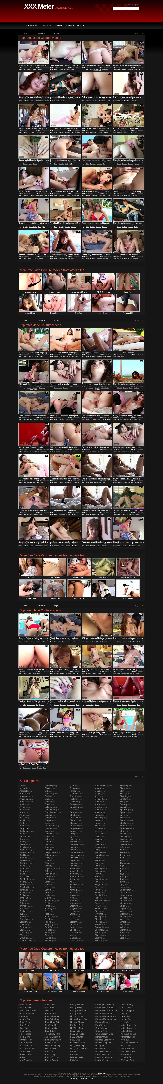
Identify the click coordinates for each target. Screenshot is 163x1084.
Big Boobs (24, 852)
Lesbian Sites (101, 1060)
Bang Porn (25, 1022)
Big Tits (23, 863)
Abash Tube (25, 1054)
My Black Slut (76, 1025)
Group (73, 833)
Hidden (73, 850)
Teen (132, 100)
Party (97, 858)
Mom (97, 801)
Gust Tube (50, 1008)
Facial (99, 195)
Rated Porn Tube (53, 1022)
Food (72, 785)
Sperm (123, 812)
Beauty (35, 163)
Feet (47, 914)
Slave (122, 793)
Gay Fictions (101, 1028)
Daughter (49, 850)
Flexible (48, 940)
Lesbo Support (127, 1010)
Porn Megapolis (127, 1037)
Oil (96, 831)
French (73, 796)
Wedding (124, 916)
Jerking (46, 100)
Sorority (123, 804)
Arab (21, 812)
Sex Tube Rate (52, 1025)
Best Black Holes (53, 1040)
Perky (97, 863)
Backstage (24, 831)
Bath (21, 833)
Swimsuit (124, 842)
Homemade (75, 852)
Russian (99, 922)
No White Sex (76, 1028)
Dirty (47, 863)
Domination (50, 874)
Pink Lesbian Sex (128, 1034)
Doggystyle (50, 868)
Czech (48, 842)
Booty (22, 895)
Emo (47, 884)
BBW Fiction (76, 1031)
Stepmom (124, 820)
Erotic (72, 258)
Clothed (48, 796)
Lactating (74, 906)
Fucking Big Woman (104, 1005)
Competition (50, 809)
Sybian (123, 847)
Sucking (123, 836)
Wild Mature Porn (128, 1051)
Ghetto (73, 815)
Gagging (74, 804)
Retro (97, 911)
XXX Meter (38, 6)
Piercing (65, 388)
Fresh (59, 25)
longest (56, 33)
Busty (72, 69)
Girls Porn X (125, 1054)
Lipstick (73, 930)
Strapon (123, 825)
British (22, 903)
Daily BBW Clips (77, 1046)
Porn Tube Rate (52, 1016)
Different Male (76, 1057)
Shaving (98, 938)
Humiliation (75, 863)
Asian (22, 815)
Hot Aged (99, 1046)
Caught (22, 930)
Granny (73, 831)
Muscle (98, 812)
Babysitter (24, 828)
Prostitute (99, 895)
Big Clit (22, 855)
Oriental (98, 844)
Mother (98, 809)
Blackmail (24, 876)
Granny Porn (101, 1031)
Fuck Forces (25, 1034)
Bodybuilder (25, 887)
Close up (98, 69)
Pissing (98, 871)
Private (98, 890)
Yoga (122, 935)
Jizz (72, 892)
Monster (99, 807)
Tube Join (24, 1016)
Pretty (97, 887)
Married (73, 938)
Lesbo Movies (126, 1008)
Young (123, 938)
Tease (122, 855)
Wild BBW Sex (127, 1048)
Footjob (73, 788)
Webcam (124, 914)
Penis (97, 860)
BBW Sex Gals (77, 1034)
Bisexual (23, 868)
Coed (47, 804)
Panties (73, 514)
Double (48, 876)
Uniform (123, 892)
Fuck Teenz (100, 1025)
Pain (97, 850)
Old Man (99, 833)
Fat (46, 911)
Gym (72, 836)
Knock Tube (50, 1013)
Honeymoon (75, 855)
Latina (31, 641)
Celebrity (23, 932)
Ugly (122, 884)
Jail (71, 882)
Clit (104, 673)
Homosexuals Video (104, 1040)
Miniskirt (99, 799)
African (22, 793)
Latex (72, 911)
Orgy (97, 842)
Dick (47, 858)
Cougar (48, 817)
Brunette (66, 69)
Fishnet (48, 930)
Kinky (72, 895)
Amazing (105, 132)
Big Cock (136, 388)
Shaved (109, 419)
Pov (96, 882)
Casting (137, 132)
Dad (46, 844)
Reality (136, 227)
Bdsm (22, 842)
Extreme (49, 898)
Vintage (123, 903)
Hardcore (124, 227)
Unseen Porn (26, 1005)
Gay (72, 809)
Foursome (74, 793)
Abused (23, 788)
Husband (74, 866)
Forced (73, 791)
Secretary (99, 930)
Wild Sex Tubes (27, 1048)
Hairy (30, 163)
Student (123, 833)
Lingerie (73, 227)
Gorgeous (74, 828)
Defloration (50, 855)
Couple (130, 227)
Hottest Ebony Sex (78, 1019)
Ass (136, 100)
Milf (96, 796)
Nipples (139, 641)
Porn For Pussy (127, 1057)
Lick (72, 924)
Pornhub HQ (25, 1031)
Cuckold (48, 828)
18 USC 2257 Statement (78, 1079)
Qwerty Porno (26, 1040)
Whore (123, 922)
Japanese (74, 884)
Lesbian (99, 132)
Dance (48, 847)
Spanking (124, 809)
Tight (122, 866)
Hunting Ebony (77, 1022)
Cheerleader (25, 940)
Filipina (48, 922)
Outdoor (104, 227)
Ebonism (49, 1051)
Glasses (74, 823)
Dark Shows (50, 1048)
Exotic (48, 895)
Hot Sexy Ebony (77, 1016)
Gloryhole (74, 825)
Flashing (49, 938)
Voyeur (123, 908)
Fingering (105, 69)
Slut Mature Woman (129, 1043)
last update (41, 33)
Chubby (48, 785)
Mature (98, 788)
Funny (73, 801)
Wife (122, 924)
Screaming (100, 927)
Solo (34, 69)
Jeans (72, 887)
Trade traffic (102, 1073)
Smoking (124, 799)
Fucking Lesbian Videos (106, 1010)
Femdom (49, 916)
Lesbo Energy (126, 1005)
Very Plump (125, 1046)
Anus (122, 356)
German (73, 812)
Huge (72, 860)
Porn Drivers (25, 1037)
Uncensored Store (28, 1010)
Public (125, 736)
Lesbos (123, 1013)
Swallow (124, 839)
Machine (39, 69)
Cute (37, 482)
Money (98, 804)
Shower (123, 785)
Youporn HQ (25, 1051)
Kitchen (73, 900)
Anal (118, 356)
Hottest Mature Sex (104, 1051)
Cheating (23, 938)
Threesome (125, 863)
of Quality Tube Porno (64, 8)
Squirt (122, 817)
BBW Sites (75, 1040)
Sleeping (124, 796)
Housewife (75, 858)
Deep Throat (106, 195)
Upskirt (123, 898)
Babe (55, 69)
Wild (122, 927)
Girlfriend (74, 817)
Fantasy (48, 908)
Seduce (62, 100)
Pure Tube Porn (52, 1019)
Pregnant (99, 884)
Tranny (123, 876)
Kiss (72, 898)
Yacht (122, 932)
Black (129, 195)
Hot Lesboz (100, 1048)
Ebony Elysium (52, 1057)
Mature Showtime (128, 1028)
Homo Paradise (102, 1037)
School (98, 924)
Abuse (91, 1079)
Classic (48, 788)
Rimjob (98, 919)
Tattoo (123, 850)
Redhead (99, 908)
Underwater (125, 890)
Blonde (61, 69)
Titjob (122, 868)
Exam (47, 892)
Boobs (22, 892)
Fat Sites (74, 1054)
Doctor (48, 866)
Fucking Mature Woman (106, 1019)
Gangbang (74, 807)
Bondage (23, 890)
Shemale (99, 940)
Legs (72, 919)
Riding (98, 916)
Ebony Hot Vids (77, 1005)
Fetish (47, 919)
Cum (47, 831)
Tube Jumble (26, 1043)
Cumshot (68, 673)
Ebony (48, 882)
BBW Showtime (77, 1037)
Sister (122, 788)
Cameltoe (43, 641)
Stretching (125, 828)
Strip (122, 831)
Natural (34, 768)
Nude (97, 820)
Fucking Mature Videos (105, 1016)
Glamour (74, 820)
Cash (21, 924)
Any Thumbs (26, 1060)
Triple (122, 879)
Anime (22, 807)
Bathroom (24, 836)
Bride (21, 900)
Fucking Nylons (102, 1022)
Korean (73, 903)
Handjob (75, 673)
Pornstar (38, 132)
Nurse (97, 823)
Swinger (123, 844)
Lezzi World (125, 1022)
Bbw (21, 839)
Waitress (124, 911)
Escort (48, 890)
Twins (122, 882)
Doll (46, 871)
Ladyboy (74, 908)
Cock (47, 801)
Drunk (47, 879)
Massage (74, 940)
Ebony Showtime (78, 1010)
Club (47, 799)
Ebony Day (50, 1054)
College (48, 807)
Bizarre (22, 871)
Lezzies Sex (126, 1019)
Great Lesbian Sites (104, 1034)
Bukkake (23, 911)
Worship (124, 930)
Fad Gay (74, 1060)
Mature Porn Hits (128, 1025)
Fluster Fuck (25, 1008)
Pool (97, 876)
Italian (72, 879)
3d (20, 785)
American (24, 801)
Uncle (122, 887)
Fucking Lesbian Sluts (105, 1008)
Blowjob (124, 69)
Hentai (73, 847)
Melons (98, 791)
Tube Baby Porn (52, 1034)
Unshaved (124, 895)
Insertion (29, 69)
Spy (122, 815)
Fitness (48, 935)
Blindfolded (24, 879)
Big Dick (23, 860)
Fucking (73, 799)
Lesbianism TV (102, 1054)
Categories (31, 25)
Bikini (22, 866)
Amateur (92, 69)
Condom (48, 815)
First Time (49, 927)
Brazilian (23, 898)
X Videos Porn (127, 1060)
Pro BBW (124, 1040)
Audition (23, 820)
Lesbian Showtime (103, 1057)
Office (97, 828)
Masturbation (97, 70)
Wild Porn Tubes (27, 1046)
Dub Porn (24, 1025)
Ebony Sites (75, 1013)
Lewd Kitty (125, 1016)
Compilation (50, 812)
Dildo (24, 69)
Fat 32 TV (74, 1051)
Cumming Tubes (77, 1043)
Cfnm (22, 935)
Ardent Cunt (25, 1019)
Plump (98, 874)
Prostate (99, 892)
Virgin (122, 906)
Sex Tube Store (52, 1028)
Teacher (123, 852)
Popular (47, 25)
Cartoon (23, 922)
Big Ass (23, 850)
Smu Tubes (50, 1031)
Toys (95, 736)
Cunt (139, 545)
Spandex (124, 807)
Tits (44, 227)
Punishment (100, 900)
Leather (73, 916)
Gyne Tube (50, 1010)
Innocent (74, 871)
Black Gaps (50, 1043)
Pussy (41, 258)
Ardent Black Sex (53, 1037)
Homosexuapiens (103, 1043)
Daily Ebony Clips (53, 1046)
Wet (122, 919)
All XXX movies (27, 1013)
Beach (22, 844)
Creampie (49, 825)
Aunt (21, 823)
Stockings (77, 132)
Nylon (97, 825)
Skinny (123, 791)
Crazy (47, 823)
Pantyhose (100, 855)
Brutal (22, 908)
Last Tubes (25, 1028)
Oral (97, 836)
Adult (22, 1057)
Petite (97, 866)
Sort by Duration (76, 25)
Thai (122, 860)
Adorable (23, 791)
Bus (21, 914)
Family (48, 906)
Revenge (99, 914)
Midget (98, 793)
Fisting (48, 932)
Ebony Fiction (51, 1060)
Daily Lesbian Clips (79, 1048)
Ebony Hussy (76, 1008)
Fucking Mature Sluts (104, 1013)
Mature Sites (126, 1031)
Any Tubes (50, 1005)
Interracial (74, 876)
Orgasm (135, 195)
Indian (72, 868)
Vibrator (123, 900)
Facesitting (50, 900)
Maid (72, 935)
